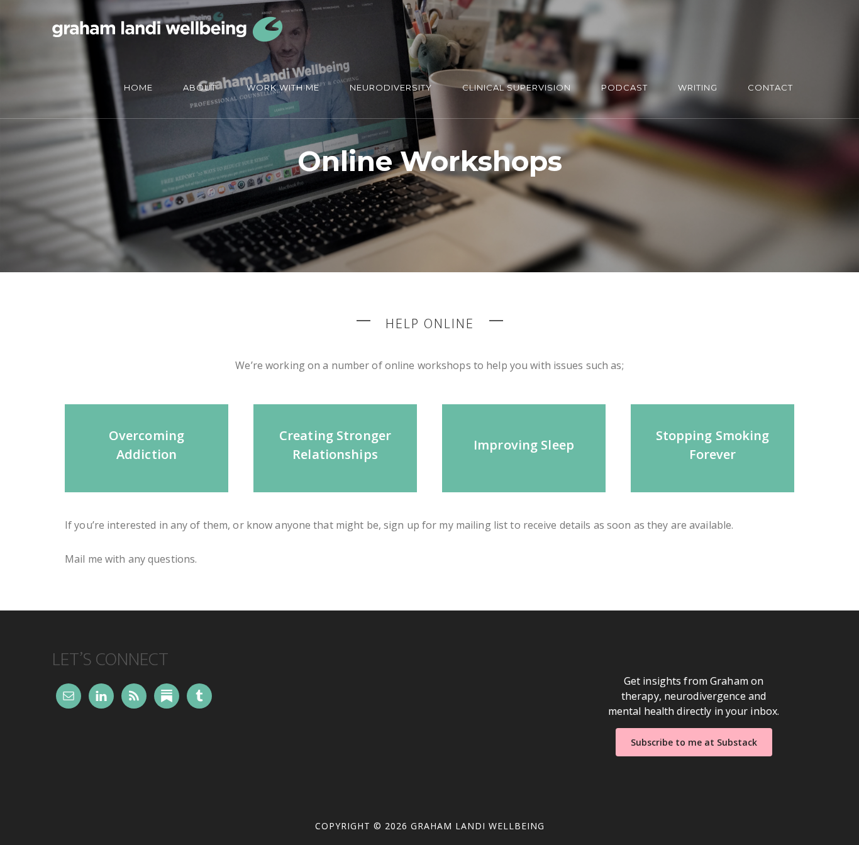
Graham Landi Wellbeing (167, 29)
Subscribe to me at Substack (694, 742)
